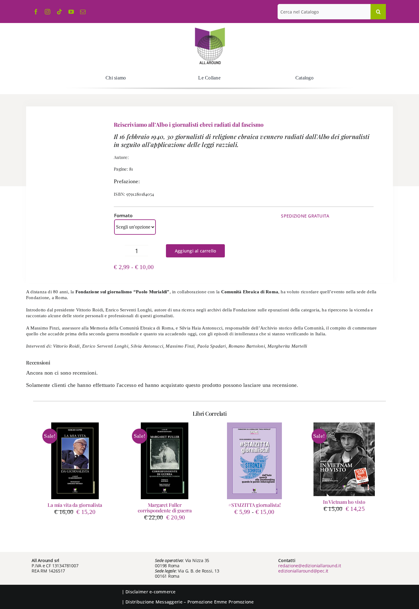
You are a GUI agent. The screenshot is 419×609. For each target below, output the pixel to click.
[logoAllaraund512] (209, 29)
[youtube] (71, 11)
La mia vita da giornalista (75, 505)
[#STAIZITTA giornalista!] (254, 460)
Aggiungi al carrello (195, 251)
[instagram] (47, 11)
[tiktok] (59, 11)
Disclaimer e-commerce (150, 592)
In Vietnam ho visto (344, 502)
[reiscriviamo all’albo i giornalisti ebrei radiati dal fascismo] (63, 195)
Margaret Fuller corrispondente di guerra (165, 508)
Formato (123, 215)
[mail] (83, 11)
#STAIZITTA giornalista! (254, 505)
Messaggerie (169, 602)
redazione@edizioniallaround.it (309, 566)
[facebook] (36, 11)
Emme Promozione (234, 602)
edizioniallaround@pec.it (303, 571)
